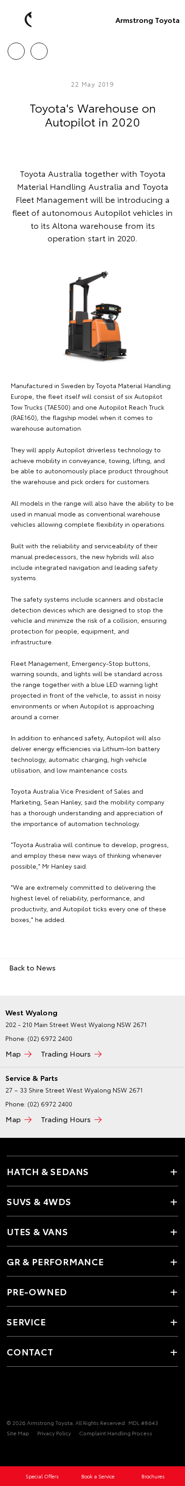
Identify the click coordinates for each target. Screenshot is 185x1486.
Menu (173, 48)
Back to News (32, 967)
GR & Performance (55, 1261)
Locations (38, 48)
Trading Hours (66, 1053)
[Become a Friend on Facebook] (12, 1395)
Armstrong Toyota (147, 19)
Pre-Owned (37, 1291)
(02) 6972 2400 (49, 1038)
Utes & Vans (37, 1231)
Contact (30, 1351)
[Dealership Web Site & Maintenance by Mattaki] (24, 1451)
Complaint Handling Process (115, 1433)
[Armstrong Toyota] (20, 19)
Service (26, 1321)
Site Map (18, 1433)
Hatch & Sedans (48, 1171)
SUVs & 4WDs (39, 1201)
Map (13, 1053)
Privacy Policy (54, 1433)
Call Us (15, 48)
